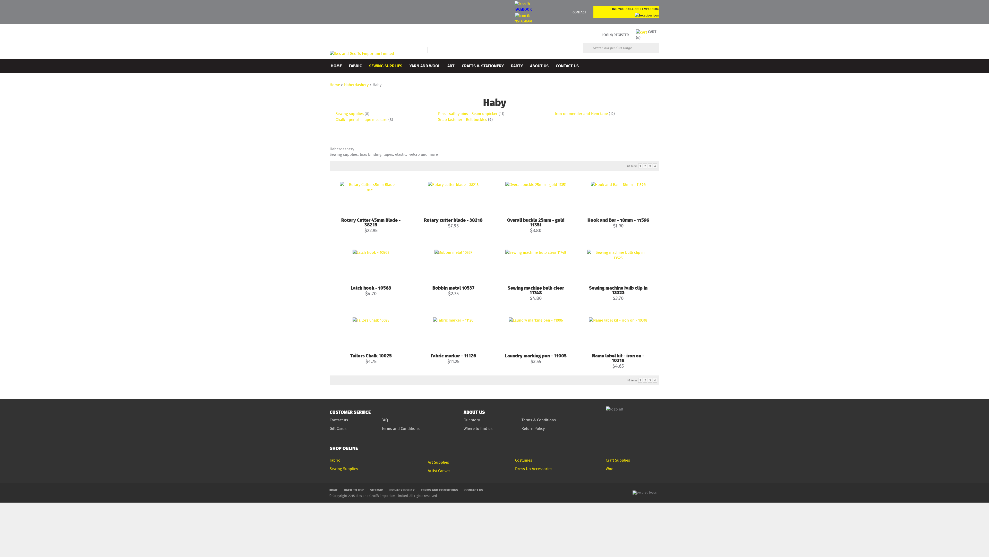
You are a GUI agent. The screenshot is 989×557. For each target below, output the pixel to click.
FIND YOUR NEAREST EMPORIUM (634, 8)
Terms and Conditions (401, 428)
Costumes (523, 460)
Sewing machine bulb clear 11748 (536, 290)
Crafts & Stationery (483, 65)
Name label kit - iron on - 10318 (618, 358)
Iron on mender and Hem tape (581, 114)
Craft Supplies (618, 460)
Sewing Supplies (385, 65)
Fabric (355, 65)
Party (517, 65)
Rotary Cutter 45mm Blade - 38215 (370, 222)
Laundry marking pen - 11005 (536, 355)
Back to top (354, 490)
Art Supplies (438, 462)
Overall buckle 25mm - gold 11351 (536, 222)
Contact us (339, 420)
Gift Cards (338, 428)
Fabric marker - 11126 (453, 355)
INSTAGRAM (523, 21)
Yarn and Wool (425, 65)
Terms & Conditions (539, 420)
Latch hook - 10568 (371, 287)
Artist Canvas (439, 471)
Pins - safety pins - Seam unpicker (468, 114)
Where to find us (478, 428)
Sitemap (376, 490)
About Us (539, 65)
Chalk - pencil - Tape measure (361, 119)
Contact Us (567, 65)
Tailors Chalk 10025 (371, 355)
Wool (610, 469)
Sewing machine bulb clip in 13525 (618, 290)
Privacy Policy (402, 490)
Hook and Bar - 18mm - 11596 (618, 220)
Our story (472, 420)
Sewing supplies (350, 114)
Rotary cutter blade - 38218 (453, 220)
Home (336, 65)
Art (451, 65)
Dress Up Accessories (533, 469)
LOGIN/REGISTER (615, 34)
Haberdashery (356, 85)
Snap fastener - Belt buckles (462, 119)
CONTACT (579, 12)
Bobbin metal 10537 (453, 287)
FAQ (384, 420)
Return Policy (533, 428)
